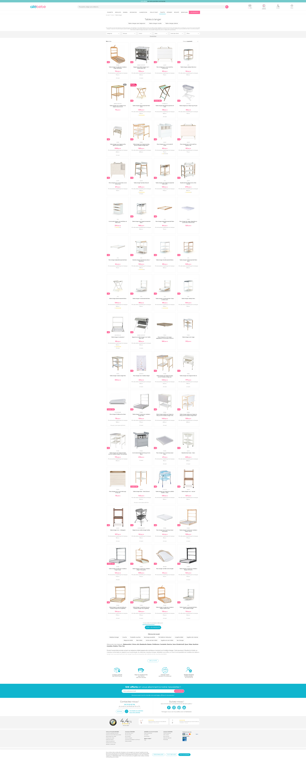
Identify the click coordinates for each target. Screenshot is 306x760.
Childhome (155, 644)
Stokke (115, 646)
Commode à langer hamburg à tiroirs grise (141, 453)
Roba (190, 644)
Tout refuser (171, 754)
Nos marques (128, 736)
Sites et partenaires (148, 733)
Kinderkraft (180, 644)
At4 (138, 644)
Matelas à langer (114, 637)
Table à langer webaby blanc (188, 298)
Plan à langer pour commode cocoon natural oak (118, 183)
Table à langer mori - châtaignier (118, 530)
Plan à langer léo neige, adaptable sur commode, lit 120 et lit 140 (188, 222)
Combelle (163, 644)
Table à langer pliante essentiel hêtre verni (141, 106)
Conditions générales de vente (112, 733)
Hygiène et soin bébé (167, 640)
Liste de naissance (167, 733)
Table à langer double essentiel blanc (164, 260)
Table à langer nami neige (188, 337)
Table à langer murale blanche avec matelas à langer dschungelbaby (141, 608)
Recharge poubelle (149, 637)
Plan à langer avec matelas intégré (141, 375)
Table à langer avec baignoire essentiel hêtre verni (165, 183)
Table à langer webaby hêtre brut (188, 67)
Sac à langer (180, 640)
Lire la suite (153, 660)
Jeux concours (166, 736)
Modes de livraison (110, 739)
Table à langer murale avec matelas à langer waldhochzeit (165, 608)
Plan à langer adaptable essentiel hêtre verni (165, 222)
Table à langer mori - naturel (188, 491)
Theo (120, 646)
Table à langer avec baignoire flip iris (188, 375)
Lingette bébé (179, 637)
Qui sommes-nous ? (129, 733)
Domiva (169, 644)
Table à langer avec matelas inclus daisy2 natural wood (118, 106)
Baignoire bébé (128, 640)
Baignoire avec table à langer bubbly (141, 530)
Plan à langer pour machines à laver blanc (164, 453)
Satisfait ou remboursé (110, 744)
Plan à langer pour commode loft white (165, 145)
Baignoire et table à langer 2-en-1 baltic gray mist (141, 338)
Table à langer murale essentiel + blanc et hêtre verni (165, 299)
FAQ (145, 740)
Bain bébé (139, 640)
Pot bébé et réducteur (164, 637)
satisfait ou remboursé (165, 675)
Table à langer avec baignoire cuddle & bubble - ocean (165, 492)
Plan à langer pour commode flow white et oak (165, 67)
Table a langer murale (155, 23)
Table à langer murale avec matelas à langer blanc (141, 415)
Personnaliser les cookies (111, 736)
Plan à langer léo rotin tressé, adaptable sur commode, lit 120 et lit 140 (164, 338)
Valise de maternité (167, 738)
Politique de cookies (110, 738)
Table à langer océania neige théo (118, 375)
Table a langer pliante (171, 23)
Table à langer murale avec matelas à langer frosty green (141, 569)
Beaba (149, 644)
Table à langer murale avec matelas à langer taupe (118, 569)
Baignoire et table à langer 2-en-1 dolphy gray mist (141, 67)
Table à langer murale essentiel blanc (141, 298)
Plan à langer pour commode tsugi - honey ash (117, 492)
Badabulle (143, 644)
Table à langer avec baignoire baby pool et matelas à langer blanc (141, 145)
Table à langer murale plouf (117, 337)
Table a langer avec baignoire (136, 23)
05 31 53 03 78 (189, 677)
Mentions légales (128, 738)
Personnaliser (158, 754)
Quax (186, 644)
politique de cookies (113, 757)
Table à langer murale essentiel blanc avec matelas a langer (188, 608)
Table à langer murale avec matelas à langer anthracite (188, 569)
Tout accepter (184, 754)
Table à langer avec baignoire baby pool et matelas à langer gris (165, 376)
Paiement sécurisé (186, 732)
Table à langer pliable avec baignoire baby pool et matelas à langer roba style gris (164, 415)
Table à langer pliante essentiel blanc (117, 298)
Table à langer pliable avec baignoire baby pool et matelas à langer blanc (188, 415)
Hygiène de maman (192, 637)
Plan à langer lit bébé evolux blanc (118, 414)
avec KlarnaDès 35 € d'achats (141, 676)
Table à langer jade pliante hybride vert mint (165, 106)
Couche (124, 637)
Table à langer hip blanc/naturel (141, 182)
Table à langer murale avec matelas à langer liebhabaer (118, 67)
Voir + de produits (153, 627)
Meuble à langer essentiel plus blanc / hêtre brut (141, 260)
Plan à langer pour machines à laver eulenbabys (164, 530)
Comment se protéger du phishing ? (132, 739)
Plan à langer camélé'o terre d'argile (164, 568)
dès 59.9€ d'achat (117, 675)
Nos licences (146, 736)
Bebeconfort (127, 644)
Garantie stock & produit (111, 742)
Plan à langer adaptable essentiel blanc (118, 260)
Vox (123, 646)
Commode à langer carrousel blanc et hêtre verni (118, 222)
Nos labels (146, 734)
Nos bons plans (128, 734)
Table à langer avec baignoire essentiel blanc (141, 222)
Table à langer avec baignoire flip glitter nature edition (118, 145)
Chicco (134, 644)
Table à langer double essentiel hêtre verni (188, 260)
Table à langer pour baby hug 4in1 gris (188, 105)
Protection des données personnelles (113, 734)
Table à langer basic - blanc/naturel (141, 491)
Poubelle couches (135, 637)
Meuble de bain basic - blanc (188, 452)
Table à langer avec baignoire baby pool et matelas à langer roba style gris (118, 453)
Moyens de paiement (110, 741)
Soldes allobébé (128, 741)
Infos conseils (166, 734)
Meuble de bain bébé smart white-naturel (188, 183)
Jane (174, 644)
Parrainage (165, 739)
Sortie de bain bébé (151, 640)
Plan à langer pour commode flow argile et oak (188, 145)
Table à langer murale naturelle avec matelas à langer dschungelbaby (117, 608)
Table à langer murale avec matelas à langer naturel (188, 530)
